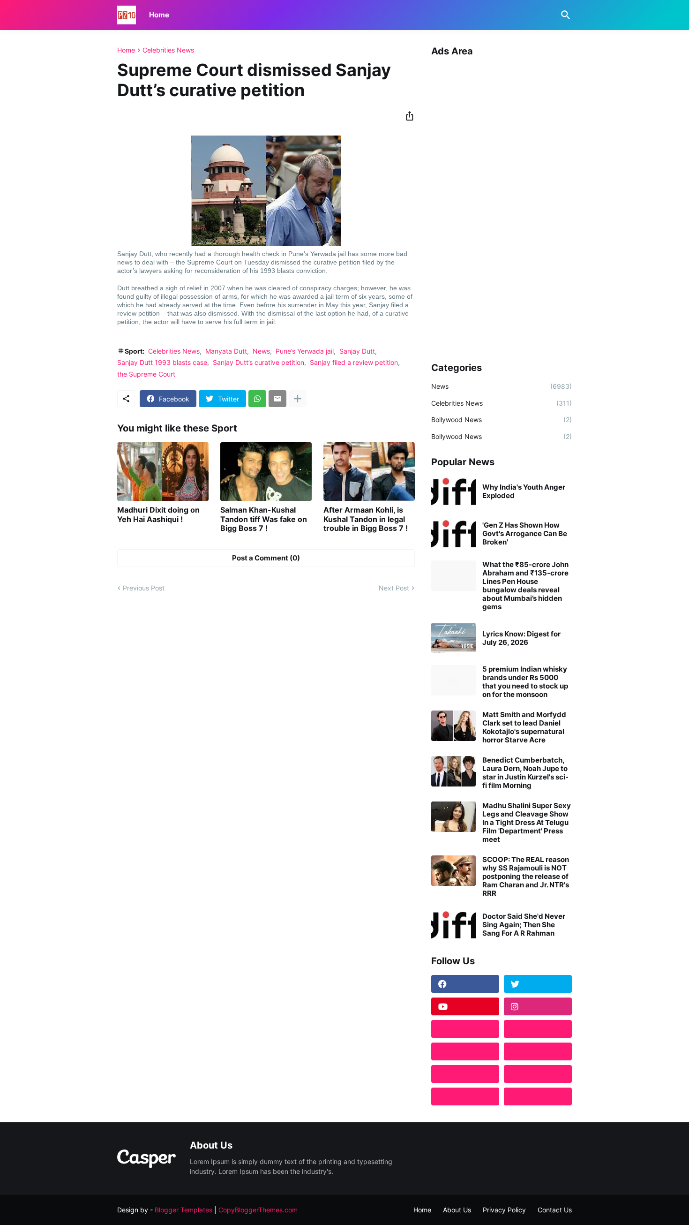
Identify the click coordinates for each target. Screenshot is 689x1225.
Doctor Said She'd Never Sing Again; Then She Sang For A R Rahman (523, 925)
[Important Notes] (465, 1096)
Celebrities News (168, 50)
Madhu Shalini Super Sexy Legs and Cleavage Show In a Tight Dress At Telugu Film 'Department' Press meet (526, 823)
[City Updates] (465, 1074)
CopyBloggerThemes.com (258, 1210)
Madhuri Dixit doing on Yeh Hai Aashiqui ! (158, 514)
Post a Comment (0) (266, 557)
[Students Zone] (538, 1029)
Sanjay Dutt (357, 351)
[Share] (407, 116)
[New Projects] (465, 1029)
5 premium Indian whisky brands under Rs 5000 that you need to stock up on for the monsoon (525, 682)
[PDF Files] (538, 1074)
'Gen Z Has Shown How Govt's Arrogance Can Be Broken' (524, 533)
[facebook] (465, 984)
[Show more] (298, 398)
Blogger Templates (183, 1210)
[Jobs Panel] (465, 1051)
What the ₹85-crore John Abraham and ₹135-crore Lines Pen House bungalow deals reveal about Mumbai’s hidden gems (525, 585)
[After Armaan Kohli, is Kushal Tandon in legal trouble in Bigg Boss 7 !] (369, 471)
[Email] (277, 398)
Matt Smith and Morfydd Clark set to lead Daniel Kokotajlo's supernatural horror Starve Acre (524, 727)
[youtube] (465, 1006)
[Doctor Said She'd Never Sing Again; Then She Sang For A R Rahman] (453, 924)
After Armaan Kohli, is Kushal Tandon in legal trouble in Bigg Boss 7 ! (365, 519)
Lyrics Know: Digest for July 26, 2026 (521, 638)
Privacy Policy (504, 1210)
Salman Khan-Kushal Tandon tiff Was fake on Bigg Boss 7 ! (263, 519)
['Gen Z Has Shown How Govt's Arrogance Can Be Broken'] (453, 533)
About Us (457, 1210)
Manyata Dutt (226, 351)
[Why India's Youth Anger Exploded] (453, 491)
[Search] (564, 15)
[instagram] (538, 1006)
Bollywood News (501, 419)
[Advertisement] (501, 206)
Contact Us (555, 1210)
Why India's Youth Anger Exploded (523, 491)
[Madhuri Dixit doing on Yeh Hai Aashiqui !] (163, 471)
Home (159, 14)
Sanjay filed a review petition (354, 362)
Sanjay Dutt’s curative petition (258, 362)
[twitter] (538, 984)
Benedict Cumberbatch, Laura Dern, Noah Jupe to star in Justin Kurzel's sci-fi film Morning (525, 773)
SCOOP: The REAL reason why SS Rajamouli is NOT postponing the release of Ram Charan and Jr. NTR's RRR (525, 876)
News (261, 351)
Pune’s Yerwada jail (305, 351)
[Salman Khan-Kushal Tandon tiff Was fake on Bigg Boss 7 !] (266, 471)
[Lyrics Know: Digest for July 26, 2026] (453, 638)
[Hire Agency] (538, 1096)
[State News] (538, 1051)
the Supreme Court (146, 374)
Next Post (394, 588)
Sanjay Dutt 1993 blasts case (162, 362)
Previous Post (144, 588)
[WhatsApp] (257, 398)
